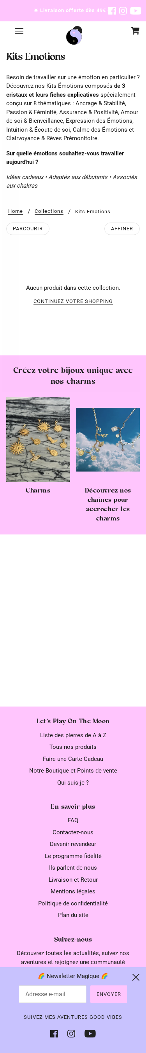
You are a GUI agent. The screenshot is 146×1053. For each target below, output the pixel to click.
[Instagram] (71, 1033)
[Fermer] (136, 977)
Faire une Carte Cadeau (73, 758)
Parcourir (28, 228)
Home (15, 211)
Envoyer (109, 994)
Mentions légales (73, 891)
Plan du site (73, 915)
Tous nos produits (73, 746)
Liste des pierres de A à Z (73, 735)
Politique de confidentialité (73, 903)
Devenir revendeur (73, 844)
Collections (49, 211)
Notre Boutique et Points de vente (73, 770)
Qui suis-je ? (73, 782)
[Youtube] (88, 1033)
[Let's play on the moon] (74, 36)
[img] (112, 10)
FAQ (73, 820)
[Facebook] (56, 1033)
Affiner (122, 228)
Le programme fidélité (73, 856)
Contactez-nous (73, 832)
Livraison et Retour (73, 879)
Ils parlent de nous (73, 867)
